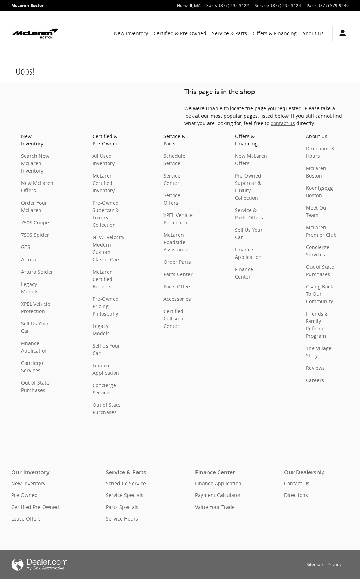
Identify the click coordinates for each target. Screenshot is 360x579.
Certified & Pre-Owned (180, 33)
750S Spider (35, 234)
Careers (315, 380)
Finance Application (218, 483)
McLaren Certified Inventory (103, 183)
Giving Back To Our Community (319, 294)
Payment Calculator (218, 495)
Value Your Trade (215, 507)
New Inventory (131, 33)
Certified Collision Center (173, 318)
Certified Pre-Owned (35, 507)
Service (229, 33)
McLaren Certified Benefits (102, 279)
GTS (25, 247)
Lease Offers (26, 518)
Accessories (177, 298)
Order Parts (177, 262)
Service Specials (124, 495)
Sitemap (315, 564)
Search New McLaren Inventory (35, 163)
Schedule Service (126, 483)
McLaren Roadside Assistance (175, 242)
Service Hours (122, 518)
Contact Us (296, 483)
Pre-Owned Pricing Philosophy (105, 306)
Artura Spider (37, 271)
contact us (283, 123)
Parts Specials (122, 507)
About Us (313, 33)
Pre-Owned (24, 495)
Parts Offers (177, 286)
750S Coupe (35, 222)
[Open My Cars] (341, 33)
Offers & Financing (275, 33)
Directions (296, 495)
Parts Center (178, 274)
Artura (28, 259)
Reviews (315, 368)
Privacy (334, 564)
